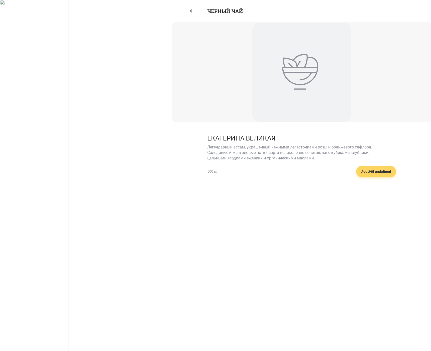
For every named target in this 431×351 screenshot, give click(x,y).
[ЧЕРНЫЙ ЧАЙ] (196, 11)
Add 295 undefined (376, 172)
